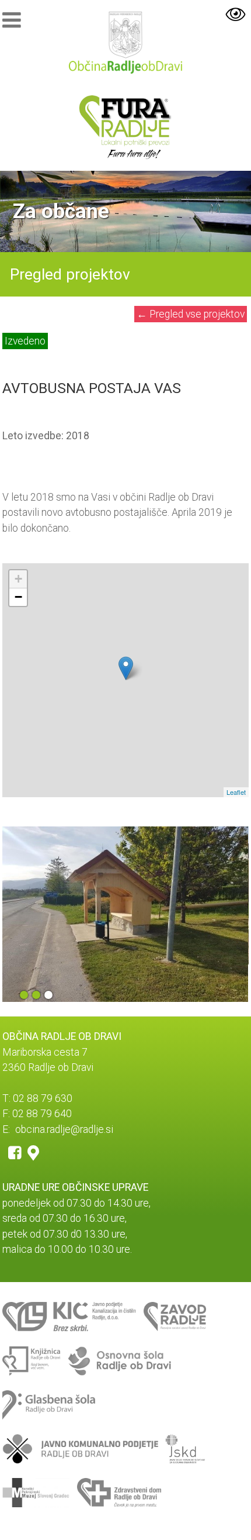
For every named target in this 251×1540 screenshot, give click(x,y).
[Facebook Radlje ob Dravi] (15, 1152)
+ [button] (18, 578)
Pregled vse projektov (191, 314)
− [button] (18, 597)
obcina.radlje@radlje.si (64, 1129)
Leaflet (236, 792)
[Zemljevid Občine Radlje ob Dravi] (33, 1152)
